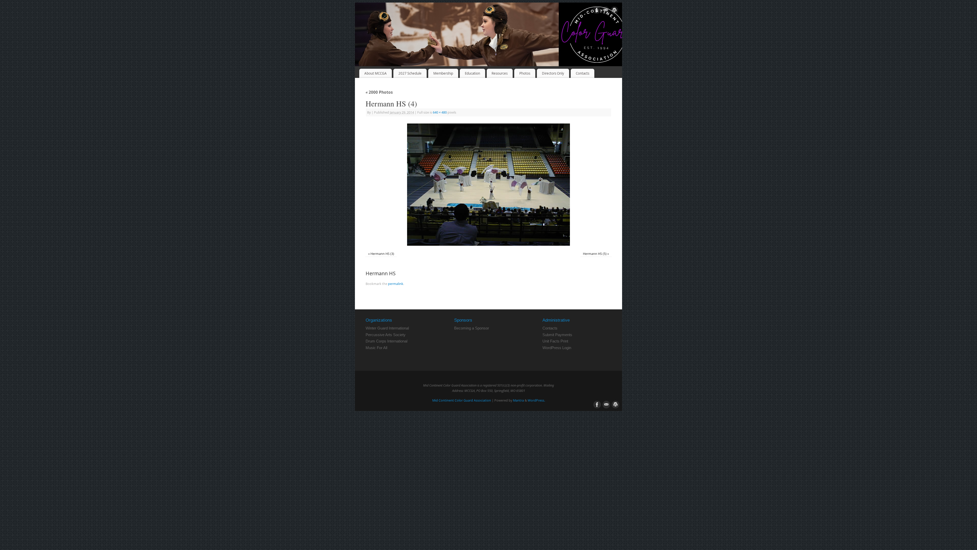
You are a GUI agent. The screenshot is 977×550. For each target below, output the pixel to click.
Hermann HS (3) (382, 254)
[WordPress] (614, 11)
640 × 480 (440, 112)
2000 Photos (379, 92)
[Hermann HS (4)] (488, 184)
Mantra (518, 400)
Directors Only (553, 73)
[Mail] (605, 11)
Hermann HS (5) (595, 254)
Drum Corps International (386, 341)
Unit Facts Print (555, 341)
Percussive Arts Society (386, 335)
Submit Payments (557, 335)
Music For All (376, 348)
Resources (500, 73)
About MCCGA (375, 73)
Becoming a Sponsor (471, 328)
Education (472, 73)
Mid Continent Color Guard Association (461, 400)
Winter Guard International (387, 328)
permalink (395, 284)
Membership (443, 73)
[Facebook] (596, 11)
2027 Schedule (410, 73)
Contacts (582, 73)
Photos (524, 73)
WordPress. (536, 400)
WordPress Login (556, 348)
